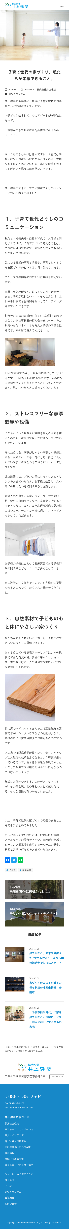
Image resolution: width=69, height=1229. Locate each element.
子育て (12, 870)
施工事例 (9, 1179)
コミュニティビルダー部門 (19, 1164)
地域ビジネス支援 (14, 1158)
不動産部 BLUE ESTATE (18, 1147)
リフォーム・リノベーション (20, 1129)
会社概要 (9, 1197)
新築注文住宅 (12, 1123)
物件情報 (9, 1153)
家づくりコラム (17, 93)
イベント (9, 1185)
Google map (57, 1076)
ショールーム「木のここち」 (20, 1174)
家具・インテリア (14, 1135)
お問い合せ (11, 1203)
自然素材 (26, 870)
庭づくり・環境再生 (15, 1141)
